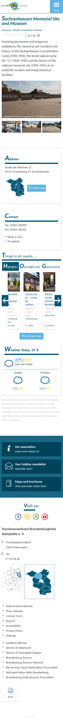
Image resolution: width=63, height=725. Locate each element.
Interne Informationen (19, 606)
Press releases (14, 611)
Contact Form (14, 616)
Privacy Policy (14, 630)
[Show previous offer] (5, 300)
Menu (56, 11)
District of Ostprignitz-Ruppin (23, 652)
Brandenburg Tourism (19, 657)
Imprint (10, 621)
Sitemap (11, 635)
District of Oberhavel (18, 647)
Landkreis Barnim (16, 643)
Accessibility (13, 625)
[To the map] (28, 583)
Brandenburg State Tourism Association (30, 677)
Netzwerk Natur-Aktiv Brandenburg (27, 672)
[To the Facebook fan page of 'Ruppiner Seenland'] (18, 517)
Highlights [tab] (10, 266)
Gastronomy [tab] (51, 266)
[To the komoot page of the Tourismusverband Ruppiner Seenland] (35, 517)
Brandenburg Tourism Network (24, 662)
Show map (38, 188)
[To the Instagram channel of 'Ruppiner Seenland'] (27, 517)
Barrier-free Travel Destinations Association (32, 667)
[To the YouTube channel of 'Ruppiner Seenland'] (44, 517)
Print (10, 697)
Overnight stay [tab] (30, 266)
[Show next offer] (58, 300)
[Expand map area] (57, 270)
